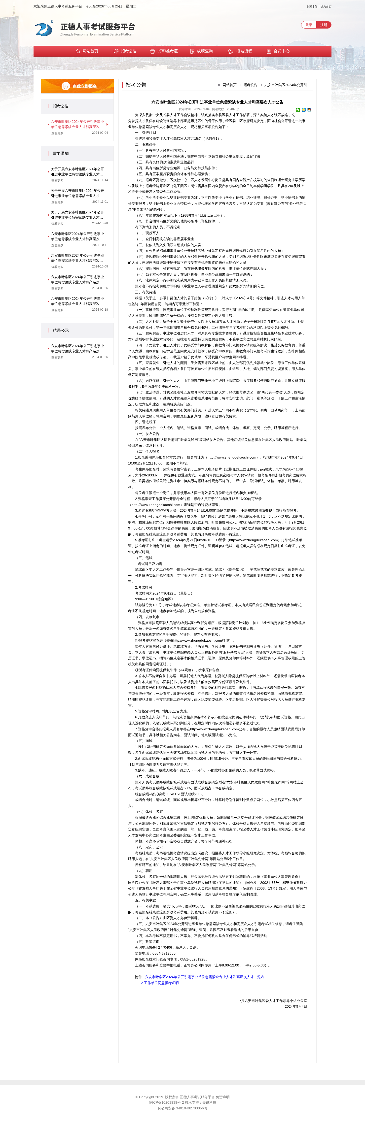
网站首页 (90, 51)
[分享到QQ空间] (304, 110)
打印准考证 (168, 51)
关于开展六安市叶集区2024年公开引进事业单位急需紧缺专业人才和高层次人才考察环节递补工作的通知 (77, 172)
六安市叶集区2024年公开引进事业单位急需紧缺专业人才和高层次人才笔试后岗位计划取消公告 (77, 280)
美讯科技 (209, 1102)
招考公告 (129, 51)
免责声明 (223, 1097)
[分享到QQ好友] (309, 110)
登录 (308, 25)
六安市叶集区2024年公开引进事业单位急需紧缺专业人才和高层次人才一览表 (204, 977)
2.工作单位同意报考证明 (160, 983)
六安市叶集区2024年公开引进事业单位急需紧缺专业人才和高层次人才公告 (77, 125)
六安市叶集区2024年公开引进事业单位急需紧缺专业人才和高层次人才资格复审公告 (77, 258)
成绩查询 (205, 51)
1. (143, 977)
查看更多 (57, 133)
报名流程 (243, 51)
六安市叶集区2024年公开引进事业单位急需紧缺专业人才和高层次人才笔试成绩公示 (77, 349)
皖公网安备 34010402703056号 (182, 1108)
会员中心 (282, 51)
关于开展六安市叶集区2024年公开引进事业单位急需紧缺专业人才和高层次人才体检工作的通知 (77, 215)
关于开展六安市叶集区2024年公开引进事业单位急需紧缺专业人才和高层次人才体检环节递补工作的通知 (77, 194)
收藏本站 (312, 6)
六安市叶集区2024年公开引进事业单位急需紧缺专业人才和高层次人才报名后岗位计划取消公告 (77, 301)
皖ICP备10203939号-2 (167, 1102)
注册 (323, 25)
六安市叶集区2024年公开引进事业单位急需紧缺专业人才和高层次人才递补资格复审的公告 (77, 237)
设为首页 (326, 6)
